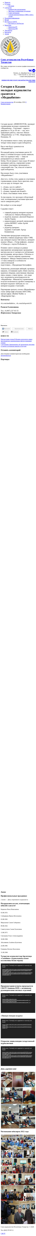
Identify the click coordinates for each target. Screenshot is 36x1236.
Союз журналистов (7, 102)
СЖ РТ (3, 1233)
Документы (8, 30)
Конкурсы (8, 25)
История (11, 6)
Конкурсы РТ (12, 27)
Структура (8, 7)
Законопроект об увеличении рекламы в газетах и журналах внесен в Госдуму (17, 345)
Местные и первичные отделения (19, 11)
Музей (7, 20)
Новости (7, 2)
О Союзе (7, 4)
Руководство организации (17, 9)
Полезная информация (12, 18)
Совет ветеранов (13, 13)
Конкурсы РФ (13, 29)
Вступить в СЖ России (16, 23)
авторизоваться (6, 355)
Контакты (8, 32)
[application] (18, 973)
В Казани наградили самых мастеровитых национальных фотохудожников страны (16, 341)
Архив (7, 34)
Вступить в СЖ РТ (11, 22)
